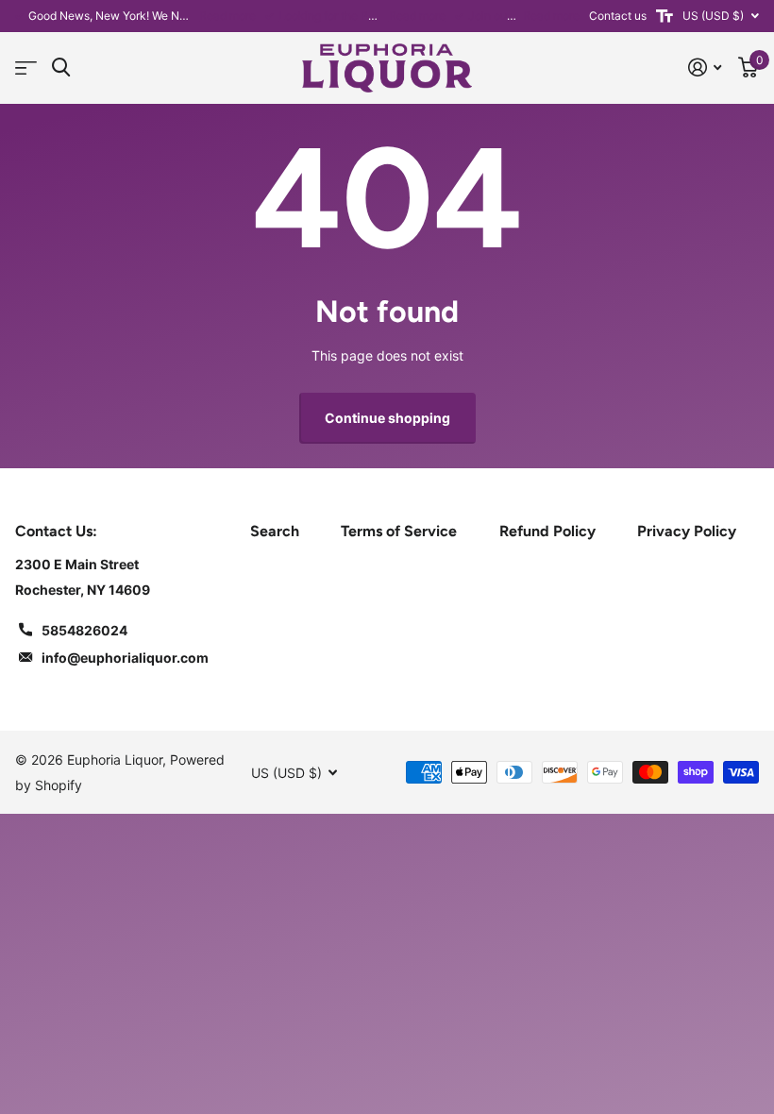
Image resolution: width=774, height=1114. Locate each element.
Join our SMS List (514, 15)
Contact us (618, 15)
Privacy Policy (686, 531)
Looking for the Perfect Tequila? (362, 15)
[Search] (61, 67)
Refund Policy (547, 531)
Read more (227, 15)
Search (274, 531)
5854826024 (84, 630)
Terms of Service (399, 531)
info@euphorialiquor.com (125, 658)
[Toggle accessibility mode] (664, 16)
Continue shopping (387, 418)
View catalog (26, 68)
